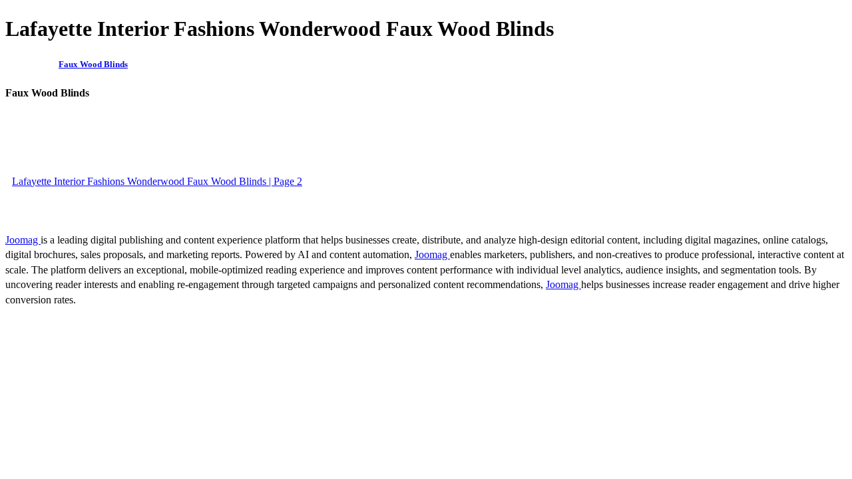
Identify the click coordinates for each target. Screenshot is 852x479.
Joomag (23, 239)
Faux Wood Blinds (93, 64)
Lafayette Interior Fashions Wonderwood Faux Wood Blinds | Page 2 (157, 181)
